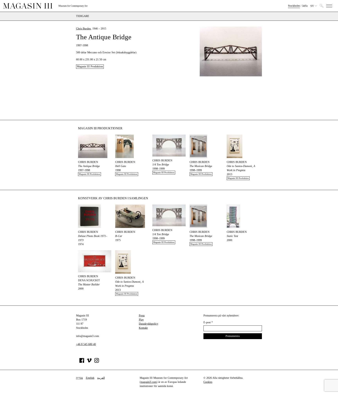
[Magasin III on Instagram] (96, 361)
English (90, 377)
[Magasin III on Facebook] (81, 361)
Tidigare (82, 16)
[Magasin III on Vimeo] (89, 361)
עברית (79, 377)
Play (141, 319)
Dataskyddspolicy (148, 323)
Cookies (207, 382)
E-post (208, 322)
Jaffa (304, 5)
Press (142, 315)
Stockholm (294, 5)
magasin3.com (148, 382)
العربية (101, 377)
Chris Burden (83, 28)
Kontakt (143, 327)
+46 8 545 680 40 (86, 344)
